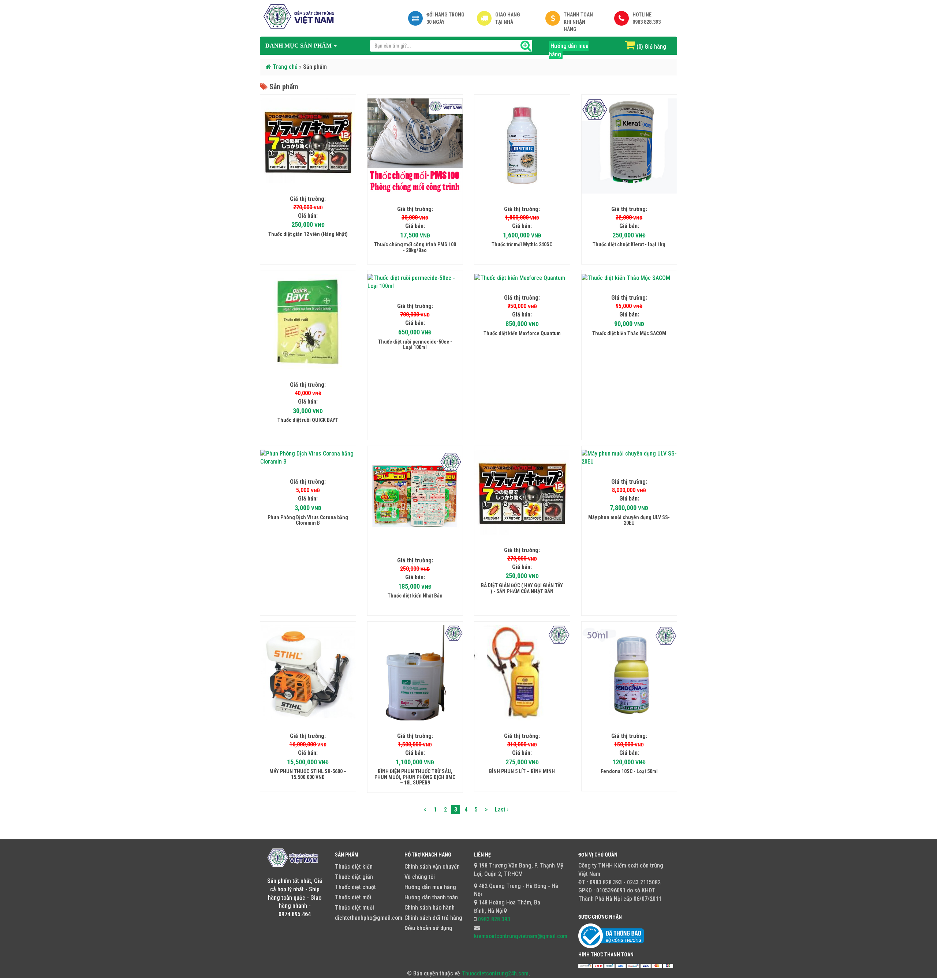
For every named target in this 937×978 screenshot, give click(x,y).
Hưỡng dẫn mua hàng (430, 887)
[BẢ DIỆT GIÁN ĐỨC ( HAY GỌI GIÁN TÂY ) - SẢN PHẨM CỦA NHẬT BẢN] (522, 492)
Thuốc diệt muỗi (354, 907)
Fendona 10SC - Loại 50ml (629, 771)
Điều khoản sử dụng (428, 928)
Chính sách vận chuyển (432, 866)
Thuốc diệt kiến (354, 866)
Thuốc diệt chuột (355, 887)
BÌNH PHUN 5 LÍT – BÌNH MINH (522, 771)
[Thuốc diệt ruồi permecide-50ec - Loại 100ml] (415, 282)
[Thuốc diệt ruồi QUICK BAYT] (308, 322)
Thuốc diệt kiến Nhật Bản (415, 596)
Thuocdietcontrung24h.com (495, 973)
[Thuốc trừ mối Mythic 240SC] (522, 146)
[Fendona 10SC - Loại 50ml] (629, 673)
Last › (501, 809)
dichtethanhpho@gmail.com (368, 917)
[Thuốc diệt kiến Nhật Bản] (415, 497)
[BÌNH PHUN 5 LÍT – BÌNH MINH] (522, 673)
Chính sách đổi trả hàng (433, 917)
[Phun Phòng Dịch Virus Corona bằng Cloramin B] (308, 458)
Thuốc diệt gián (354, 876)
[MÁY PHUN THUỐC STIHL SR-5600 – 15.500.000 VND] (308, 673)
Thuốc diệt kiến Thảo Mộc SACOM (629, 333)
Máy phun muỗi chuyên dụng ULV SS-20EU (629, 520)
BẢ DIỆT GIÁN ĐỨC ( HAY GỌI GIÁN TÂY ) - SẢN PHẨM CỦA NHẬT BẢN (522, 588)
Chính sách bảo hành (429, 907)
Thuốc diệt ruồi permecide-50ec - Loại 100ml (415, 344)
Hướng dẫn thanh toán (431, 897)
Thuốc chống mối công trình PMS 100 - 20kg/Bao (415, 247)
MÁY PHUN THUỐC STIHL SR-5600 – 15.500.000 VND (308, 774)
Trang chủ (284, 66)
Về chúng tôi (419, 876)
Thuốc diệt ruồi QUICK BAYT (307, 420)
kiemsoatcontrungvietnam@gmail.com (520, 936)
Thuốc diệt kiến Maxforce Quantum (522, 333)
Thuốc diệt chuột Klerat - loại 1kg (629, 244)
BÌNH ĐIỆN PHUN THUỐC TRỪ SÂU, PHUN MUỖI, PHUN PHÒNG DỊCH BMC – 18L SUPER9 (414, 777)
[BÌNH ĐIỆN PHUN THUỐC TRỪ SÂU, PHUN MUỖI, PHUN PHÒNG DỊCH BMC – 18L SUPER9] (415, 673)
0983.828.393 (493, 919)
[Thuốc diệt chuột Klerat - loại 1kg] (629, 146)
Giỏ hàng (655, 46)
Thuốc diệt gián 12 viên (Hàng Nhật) (308, 234)
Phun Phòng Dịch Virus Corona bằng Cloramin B (308, 520)
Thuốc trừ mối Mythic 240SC (522, 244)
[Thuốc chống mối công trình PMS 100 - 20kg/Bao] (415, 146)
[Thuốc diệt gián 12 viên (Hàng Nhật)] (308, 140)
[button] (301, 46)
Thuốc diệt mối (353, 897)
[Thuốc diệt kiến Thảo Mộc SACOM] (629, 278)
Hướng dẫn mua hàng (569, 50)
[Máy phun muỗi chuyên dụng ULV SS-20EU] (629, 458)
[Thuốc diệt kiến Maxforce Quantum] (522, 278)
